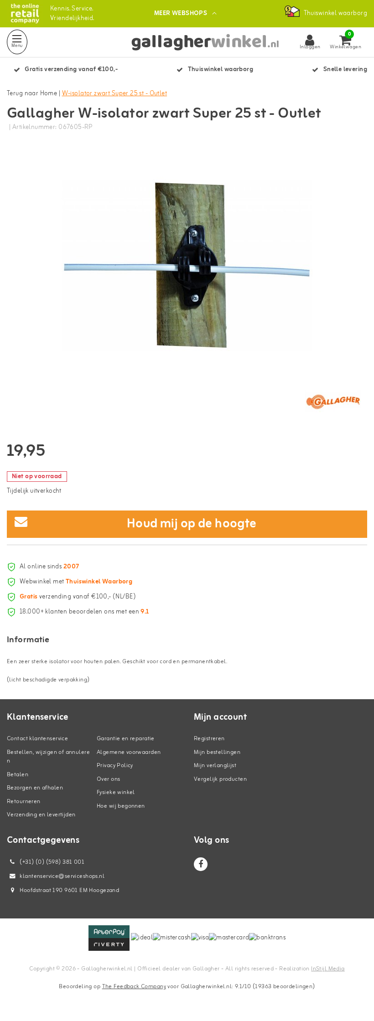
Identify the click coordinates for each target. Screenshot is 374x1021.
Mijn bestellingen (217, 752)
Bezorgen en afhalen (35, 788)
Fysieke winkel (116, 792)
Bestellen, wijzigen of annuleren (48, 757)
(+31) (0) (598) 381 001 (51, 862)
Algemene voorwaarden (129, 752)
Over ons (108, 779)
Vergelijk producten (220, 779)
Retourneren (24, 801)
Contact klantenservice (37, 738)
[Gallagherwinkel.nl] (25, 13)
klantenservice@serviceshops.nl (62, 876)
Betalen (17, 774)
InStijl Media (327, 969)
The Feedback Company (134, 986)
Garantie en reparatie (126, 738)
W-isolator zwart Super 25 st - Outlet (114, 93)
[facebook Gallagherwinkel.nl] (201, 864)
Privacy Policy (115, 765)
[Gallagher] (333, 401)
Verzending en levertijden (41, 815)
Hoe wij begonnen (121, 806)
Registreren (209, 738)
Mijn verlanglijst (215, 765)
